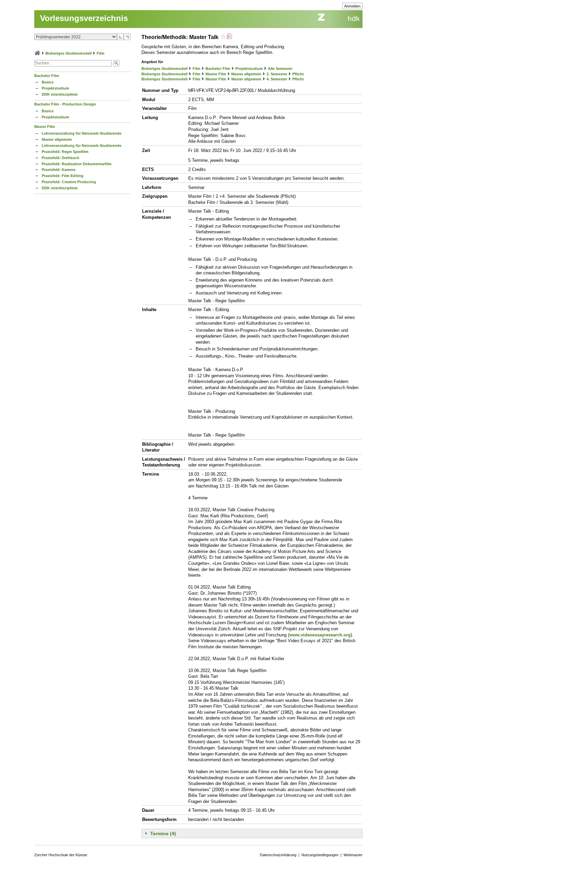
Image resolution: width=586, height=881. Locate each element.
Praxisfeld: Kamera (58, 170)
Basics (48, 82)
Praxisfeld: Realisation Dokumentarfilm (77, 164)
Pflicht (298, 74)
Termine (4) (163, 833)
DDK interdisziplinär (60, 94)
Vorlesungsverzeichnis (84, 18)
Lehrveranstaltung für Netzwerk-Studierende (81, 133)
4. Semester (277, 79)
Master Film (44, 127)
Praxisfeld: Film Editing (62, 176)
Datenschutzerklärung (278, 855)
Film (100, 53)
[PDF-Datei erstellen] (229, 37)
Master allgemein (57, 139)
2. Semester (277, 74)
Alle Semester (280, 68)
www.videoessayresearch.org (320, 634)
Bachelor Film (46, 76)
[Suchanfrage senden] (116, 63)
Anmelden (352, 6)
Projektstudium (55, 88)
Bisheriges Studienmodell (68, 53)
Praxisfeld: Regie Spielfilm (65, 152)
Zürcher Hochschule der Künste (60, 855)
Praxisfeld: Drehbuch (60, 158)
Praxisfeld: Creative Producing (69, 182)
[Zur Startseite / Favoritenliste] (37, 53)
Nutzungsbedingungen (319, 855)
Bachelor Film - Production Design (65, 104)
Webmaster (353, 855)
